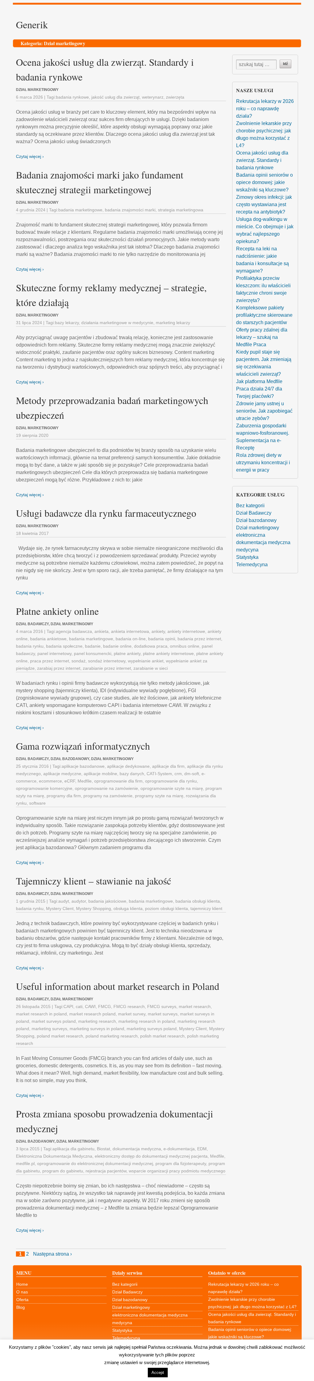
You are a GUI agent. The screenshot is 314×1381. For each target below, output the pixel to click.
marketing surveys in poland (97, 1028)
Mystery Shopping (93, 908)
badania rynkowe (72, 97)
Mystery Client (60, 908)
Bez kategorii (250, 505)
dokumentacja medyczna (137, 1148)
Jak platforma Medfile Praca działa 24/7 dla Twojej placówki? (259, 389)
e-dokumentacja (179, 1148)
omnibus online (184, 646)
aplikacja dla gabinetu (73, 1148)
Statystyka (247, 557)
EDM (202, 1148)
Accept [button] (157, 1372)
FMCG (104, 1006)
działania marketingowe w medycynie (117, 322)
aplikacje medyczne (62, 773)
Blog (20, 1307)
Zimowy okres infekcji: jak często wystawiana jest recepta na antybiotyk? (264, 204)
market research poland (92, 1013)
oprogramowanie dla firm (118, 781)
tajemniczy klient (206, 908)
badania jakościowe (107, 901)
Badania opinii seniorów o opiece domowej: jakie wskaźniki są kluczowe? (264, 182)
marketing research (97, 1021)
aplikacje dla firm (168, 766)
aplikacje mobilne (100, 773)
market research (195, 1006)
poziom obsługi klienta (166, 908)
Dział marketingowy (257, 527)
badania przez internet (199, 638)
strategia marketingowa (180, 209)
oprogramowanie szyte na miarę (171, 788)
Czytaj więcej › (30, 156)
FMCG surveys (161, 1006)
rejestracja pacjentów (106, 1170)
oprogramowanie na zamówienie (106, 788)
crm (178, 773)
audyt (63, 901)
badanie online (117, 646)
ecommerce (50, 781)
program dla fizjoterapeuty (180, 1163)
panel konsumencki (92, 653)
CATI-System (159, 773)
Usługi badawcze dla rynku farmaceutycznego (106, 513)
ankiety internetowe (186, 631)
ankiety (158, 631)
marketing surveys (49, 1028)
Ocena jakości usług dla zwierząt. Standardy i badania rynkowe (262, 160)
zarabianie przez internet (107, 668)
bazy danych (132, 773)
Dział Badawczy (253, 513)
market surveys (163, 1013)
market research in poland (41, 1013)
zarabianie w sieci (150, 668)
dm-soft (191, 773)
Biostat (103, 1148)
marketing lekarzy (173, 322)
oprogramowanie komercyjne (44, 788)
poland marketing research (112, 1036)
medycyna (247, 549)
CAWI (90, 1006)
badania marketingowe (80, 209)
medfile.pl (25, 1163)
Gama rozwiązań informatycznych (83, 745)
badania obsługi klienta (197, 901)
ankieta (101, 631)
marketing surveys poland (152, 1028)
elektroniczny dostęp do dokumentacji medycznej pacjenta (151, 1156)
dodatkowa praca (150, 646)
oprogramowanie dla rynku (171, 781)
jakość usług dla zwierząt (115, 97)
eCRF (69, 781)
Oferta (22, 1299)
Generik (32, 24)
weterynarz (152, 97)
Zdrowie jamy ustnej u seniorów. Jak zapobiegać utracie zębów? (264, 411)
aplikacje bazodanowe (83, 766)
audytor (78, 901)
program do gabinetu (62, 1170)
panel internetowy (54, 653)
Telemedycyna (252, 564)
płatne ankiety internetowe (168, 653)
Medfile (85, 781)
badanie (93, 646)
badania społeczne (64, 646)
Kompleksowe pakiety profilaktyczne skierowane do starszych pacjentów (264, 315)
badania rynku (30, 646)
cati (79, 1006)
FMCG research (129, 1006)
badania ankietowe (48, 638)
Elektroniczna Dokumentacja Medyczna (54, 1156)
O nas (22, 1291)
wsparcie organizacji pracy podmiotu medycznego (177, 1170)
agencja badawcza (74, 631)
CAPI (68, 1006)
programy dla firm (64, 795)
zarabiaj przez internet (58, 668)
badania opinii (161, 638)
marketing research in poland (146, 1021)
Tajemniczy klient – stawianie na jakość (93, 880)
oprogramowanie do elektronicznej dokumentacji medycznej (95, 1163)
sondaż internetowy (106, 660)
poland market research (60, 1036)
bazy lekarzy (67, 322)
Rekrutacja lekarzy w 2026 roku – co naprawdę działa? (265, 109)
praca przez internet (49, 660)
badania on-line (131, 638)
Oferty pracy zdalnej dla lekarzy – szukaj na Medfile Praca (261, 337)
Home (22, 1284)
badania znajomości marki (130, 209)
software (37, 803)
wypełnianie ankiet (145, 660)
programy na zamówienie (107, 795)
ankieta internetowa (130, 631)
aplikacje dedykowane (128, 766)
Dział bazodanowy (256, 520)
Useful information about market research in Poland (117, 986)
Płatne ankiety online (57, 611)
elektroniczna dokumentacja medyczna (150, 1314)
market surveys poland (54, 1021)
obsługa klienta (128, 908)
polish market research (162, 1036)
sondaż (78, 660)
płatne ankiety (127, 653)
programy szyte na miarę (159, 795)
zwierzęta (175, 97)
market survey (131, 1013)
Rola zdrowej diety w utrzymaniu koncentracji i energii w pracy (263, 463)
